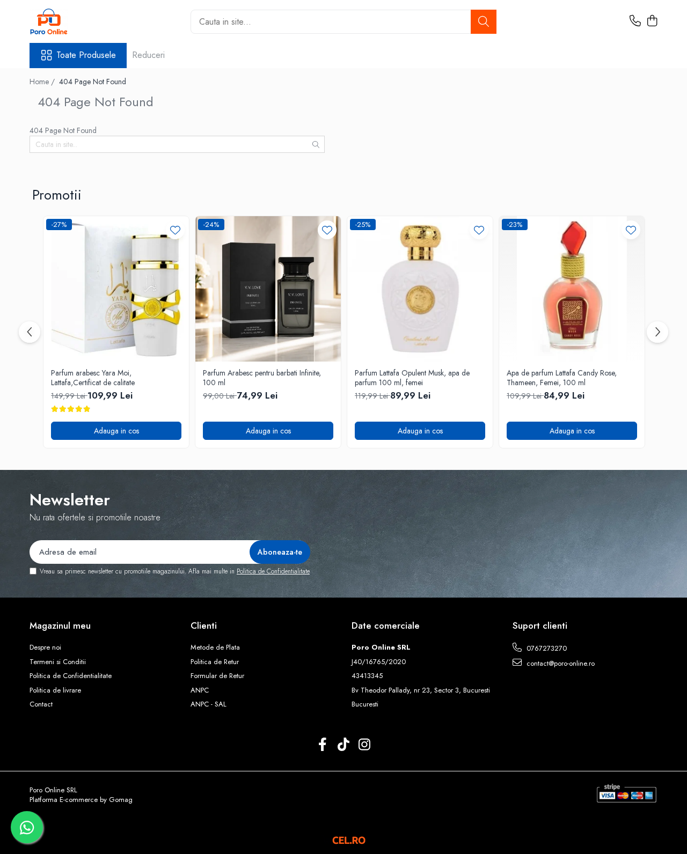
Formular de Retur (217, 676)
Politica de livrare (55, 690)
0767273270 (545, 648)
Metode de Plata (215, 647)
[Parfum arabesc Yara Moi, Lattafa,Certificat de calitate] (116, 289)
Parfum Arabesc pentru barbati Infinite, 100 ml (262, 377)
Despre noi (45, 647)
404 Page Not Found (92, 81)
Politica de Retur (215, 662)
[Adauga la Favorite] (175, 229)
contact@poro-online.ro (559, 663)
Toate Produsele (86, 55)
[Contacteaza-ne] (635, 21)
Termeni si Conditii (58, 662)
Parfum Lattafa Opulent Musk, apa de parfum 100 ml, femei (412, 377)
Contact (41, 704)
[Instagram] (364, 745)
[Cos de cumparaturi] (651, 21)
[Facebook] (322, 745)
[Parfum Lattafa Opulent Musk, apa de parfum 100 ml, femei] (420, 289)
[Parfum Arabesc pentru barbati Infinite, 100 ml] (268, 289)
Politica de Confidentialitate (273, 571)
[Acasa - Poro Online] (83, 21)
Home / (43, 81)
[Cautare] (483, 22)
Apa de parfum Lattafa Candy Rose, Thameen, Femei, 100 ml (562, 377)
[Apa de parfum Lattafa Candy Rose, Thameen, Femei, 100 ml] (572, 289)
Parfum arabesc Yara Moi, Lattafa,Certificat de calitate (93, 377)
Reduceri (148, 55)
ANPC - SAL (208, 704)
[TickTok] (343, 745)
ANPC (200, 690)
